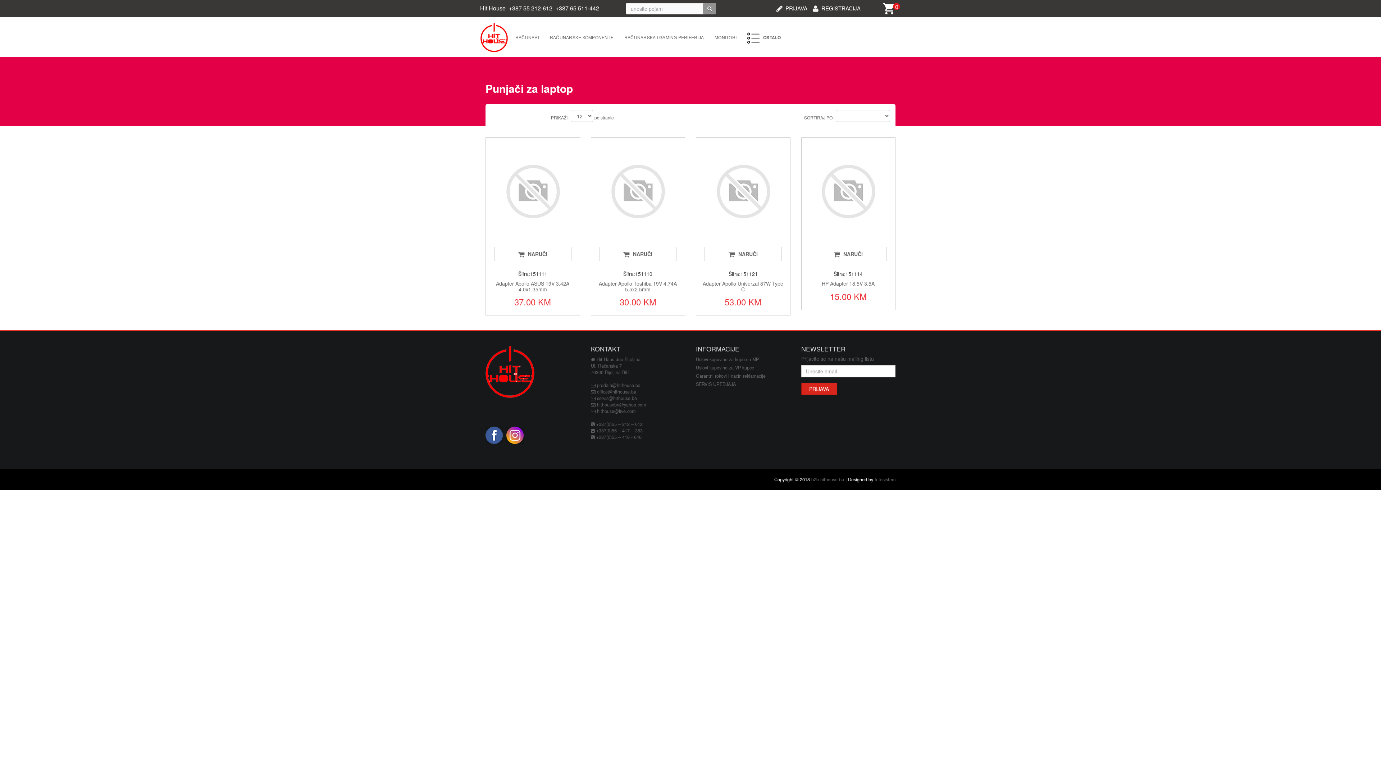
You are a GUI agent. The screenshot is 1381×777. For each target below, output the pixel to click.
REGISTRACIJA (841, 7)
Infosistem (885, 479)
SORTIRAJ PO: (819, 117)
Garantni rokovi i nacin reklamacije (731, 376)
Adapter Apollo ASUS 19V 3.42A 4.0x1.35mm (532, 286)
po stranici (604, 117)
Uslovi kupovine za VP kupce (725, 367)
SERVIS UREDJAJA (716, 384)
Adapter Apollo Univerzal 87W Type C (743, 286)
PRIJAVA (796, 7)
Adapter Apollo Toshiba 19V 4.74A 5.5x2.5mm (638, 286)
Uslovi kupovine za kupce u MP (727, 359)
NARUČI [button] (537, 254)
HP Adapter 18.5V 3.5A (848, 283)
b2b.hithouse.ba (827, 479)
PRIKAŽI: (560, 117)
